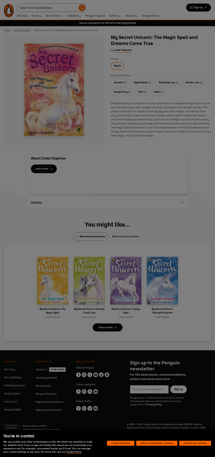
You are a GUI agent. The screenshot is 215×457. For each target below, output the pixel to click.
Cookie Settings (120, 443)
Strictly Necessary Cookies (157, 443)
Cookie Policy (73, 451)
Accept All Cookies (195, 443)
